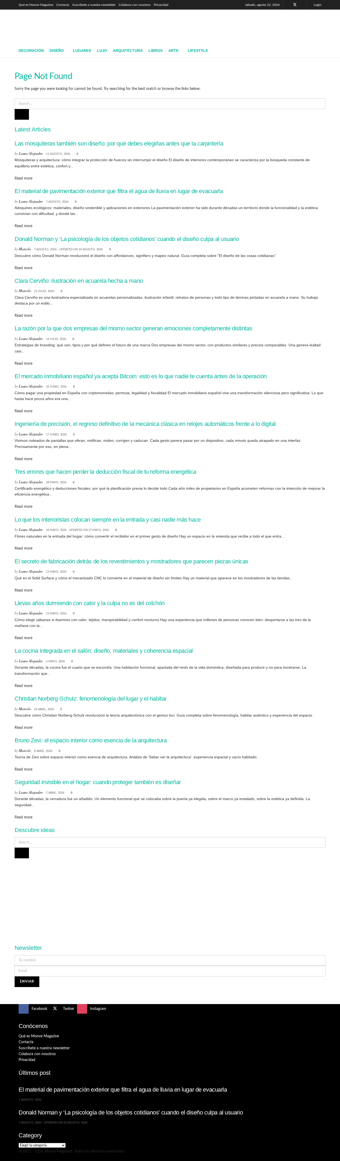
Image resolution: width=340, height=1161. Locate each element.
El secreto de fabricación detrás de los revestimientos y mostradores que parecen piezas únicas (131, 561)
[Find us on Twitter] (295, 5)
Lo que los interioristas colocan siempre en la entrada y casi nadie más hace (108, 519)
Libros (155, 50)
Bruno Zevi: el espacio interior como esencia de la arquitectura (91, 740)
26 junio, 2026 (56, 386)
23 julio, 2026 (44, 291)
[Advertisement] (224, 26)
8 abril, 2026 (43, 751)
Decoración (31, 50)
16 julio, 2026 (56, 339)
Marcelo (25, 248)
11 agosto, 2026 (58, 153)
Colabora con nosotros (135, 4)
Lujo (102, 50)
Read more (23, 178)
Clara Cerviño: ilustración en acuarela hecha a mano (79, 280)
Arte (173, 50)
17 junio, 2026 (56, 434)
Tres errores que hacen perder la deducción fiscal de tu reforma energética (105, 471)
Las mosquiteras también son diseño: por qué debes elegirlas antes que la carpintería (119, 143)
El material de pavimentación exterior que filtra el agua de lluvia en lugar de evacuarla (119, 191)
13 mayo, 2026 (56, 571)
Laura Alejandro (31, 153)
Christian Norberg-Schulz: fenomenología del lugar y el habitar (91, 698)
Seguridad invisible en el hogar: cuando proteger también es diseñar (98, 782)
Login (317, 4)
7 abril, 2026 (55, 792)
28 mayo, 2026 (56, 482)
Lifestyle (198, 50)
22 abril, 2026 (44, 709)
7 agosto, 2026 (57, 201)
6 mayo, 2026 (55, 661)
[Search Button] (319, 50)
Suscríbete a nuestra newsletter (94, 4)
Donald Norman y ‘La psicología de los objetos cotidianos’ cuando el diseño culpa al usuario (127, 239)
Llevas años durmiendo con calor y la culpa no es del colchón (90, 603)
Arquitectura (128, 50)
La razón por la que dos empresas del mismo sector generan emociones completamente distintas (133, 328)
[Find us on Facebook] (287, 5)
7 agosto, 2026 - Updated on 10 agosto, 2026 (68, 249)
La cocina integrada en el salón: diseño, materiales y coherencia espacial (104, 650)
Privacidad (161, 4)
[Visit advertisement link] (170, 898)
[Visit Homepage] (57, 26)
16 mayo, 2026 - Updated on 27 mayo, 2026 (77, 530)
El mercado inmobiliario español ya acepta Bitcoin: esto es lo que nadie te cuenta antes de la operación (141, 376)
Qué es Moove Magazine (36, 4)
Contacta (62, 4)
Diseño (57, 50)
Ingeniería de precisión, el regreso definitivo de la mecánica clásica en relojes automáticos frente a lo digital (145, 424)
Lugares (82, 50)
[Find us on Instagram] (301, 5)
